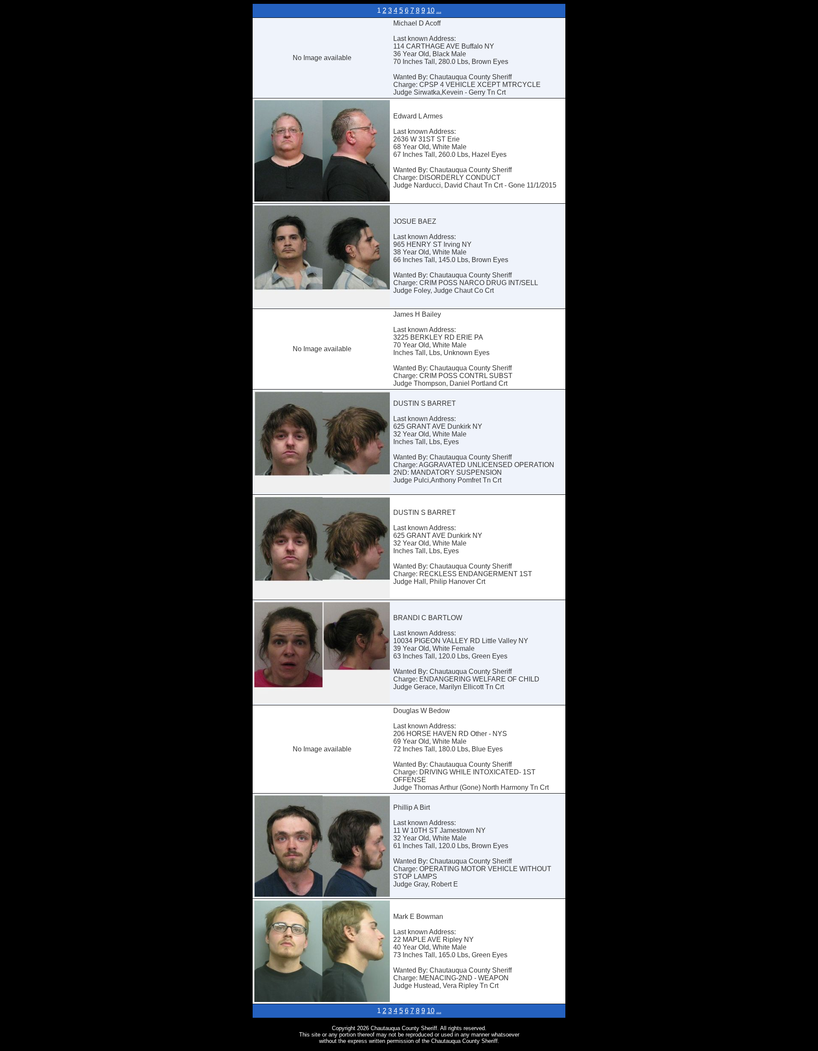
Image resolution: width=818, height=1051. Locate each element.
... (438, 10)
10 (431, 10)
